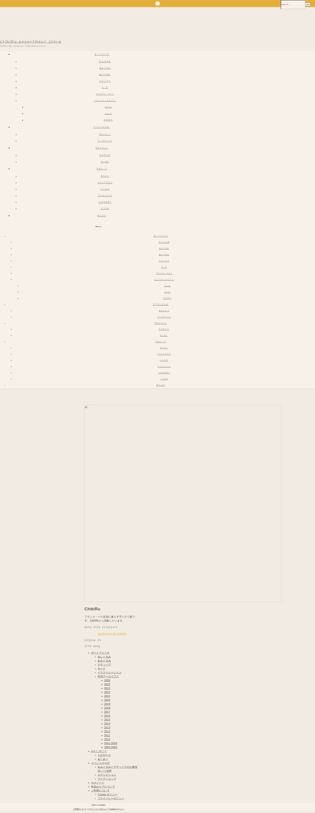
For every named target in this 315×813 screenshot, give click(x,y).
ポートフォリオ (101, 54)
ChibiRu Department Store (31, 42)
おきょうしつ (105, 134)
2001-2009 (110, 743)
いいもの (105, 189)
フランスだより (104, 183)
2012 (107, 731)
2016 (107, 715)
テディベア (105, 81)
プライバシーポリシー (111, 798)
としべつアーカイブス (105, 101)
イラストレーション (105, 94)
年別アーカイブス (108, 676)
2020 (107, 700)
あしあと (105, 162)
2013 (107, 727)
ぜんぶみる (105, 62)
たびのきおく (105, 202)
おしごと (105, 176)
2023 (107, 688)
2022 (107, 692)
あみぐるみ (105, 68)
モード (105, 87)
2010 (107, 739)
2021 (107, 696)
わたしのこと (101, 148)
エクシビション (107, 774)
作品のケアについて (103, 786)
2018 (107, 708)
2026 (108, 107)
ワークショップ (105, 141)
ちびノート (101, 169)
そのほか (108, 120)
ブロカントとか (105, 196)
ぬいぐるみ (105, 74)
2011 (107, 735)
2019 (107, 704)
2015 (107, 719)
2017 (107, 711)
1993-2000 (110, 747)
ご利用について (100, 790)
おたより (101, 216)
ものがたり (105, 155)
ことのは (105, 208)
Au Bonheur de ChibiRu (112, 633)
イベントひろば (102, 127)
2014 (107, 723)
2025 (108, 114)
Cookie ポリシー (107, 794)
